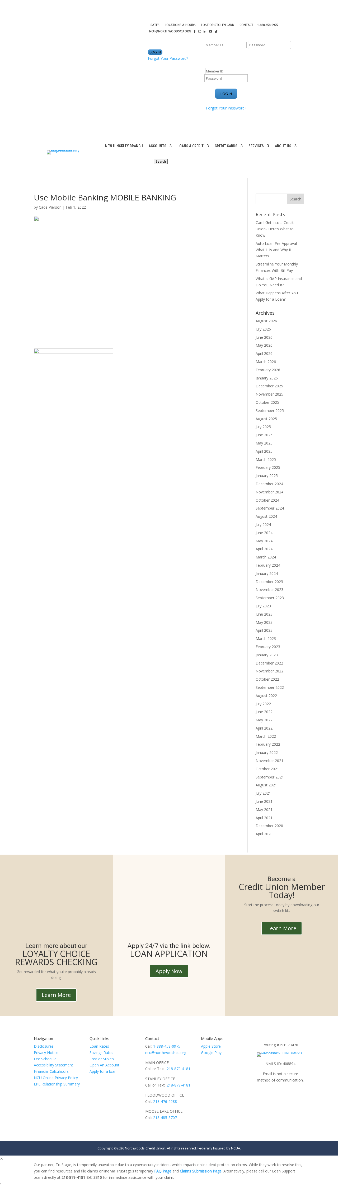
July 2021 (263, 793)
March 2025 (266, 459)
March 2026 (266, 361)
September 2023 (270, 597)
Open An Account (104, 1064)
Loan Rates (99, 1046)
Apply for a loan (103, 1071)
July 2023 (263, 605)
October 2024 (267, 500)
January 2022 (267, 752)
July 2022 (263, 703)
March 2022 (266, 736)
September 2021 (270, 777)
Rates (155, 25)
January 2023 (267, 654)
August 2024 (266, 516)
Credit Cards (226, 146)
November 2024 (269, 491)
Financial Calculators (51, 1071)
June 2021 (264, 801)
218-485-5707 (165, 1117)
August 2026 (266, 320)
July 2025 (263, 426)
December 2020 (269, 825)
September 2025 (270, 410)
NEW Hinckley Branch (124, 146)
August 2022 (266, 695)
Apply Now (169, 971)
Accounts (157, 146)
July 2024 (263, 524)
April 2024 (264, 548)
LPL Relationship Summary (57, 1084)
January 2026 (267, 378)
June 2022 (264, 711)
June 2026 (264, 337)
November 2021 (269, 760)
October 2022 (267, 679)
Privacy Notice (46, 1052)
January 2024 (267, 573)
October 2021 (267, 768)
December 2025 (269, 385)
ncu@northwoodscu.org (165, 1052)
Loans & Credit (190, 146)
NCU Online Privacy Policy (56, 1077)
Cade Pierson (50, 207)
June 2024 (264, 532)
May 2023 (264, 622)
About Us (283, 146)
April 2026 (264, 353)
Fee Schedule (45, 1058)
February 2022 (268, 744)
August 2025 (266, 418)
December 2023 (269, 581)
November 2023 (269, 589)
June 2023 (264, 614)
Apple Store (211, 1046)
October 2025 (267, 402)
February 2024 (268, 565)
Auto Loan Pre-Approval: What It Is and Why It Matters (277, 250)
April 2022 (264, 728)
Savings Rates (101, 1052)
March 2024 (266, 557)
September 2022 (270, 687)
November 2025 (269, 394)
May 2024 (264, 540)
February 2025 (268, 467)
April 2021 (264, 817)
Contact (246, 25)
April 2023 (264, 630)
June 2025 (264, 434)
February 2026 (268, 369)
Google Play (211, 1052)
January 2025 (267, 475)
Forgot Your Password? (168, 58)
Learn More (56, 994)
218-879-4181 (178, 1068)
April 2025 (264, 451)
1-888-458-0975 (166, 1046)
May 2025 (264, 443)
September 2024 (270, 508)
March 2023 (266, 638)
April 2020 (264, 833)
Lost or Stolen (102, 1058)
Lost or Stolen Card (217, 25)
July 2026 (263, 329)
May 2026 (264, 345)
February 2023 (268, 646)
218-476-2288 (165, 1101)
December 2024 (269, 483)
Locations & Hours (180, 25)
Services (256, 146)
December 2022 (269, 663)
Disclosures (44, 1046)
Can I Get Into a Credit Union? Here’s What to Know (275, 229)
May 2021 (264, 809)
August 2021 (266, 784)
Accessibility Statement (53, 1064)
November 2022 (269, 670)
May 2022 (264, 719)
